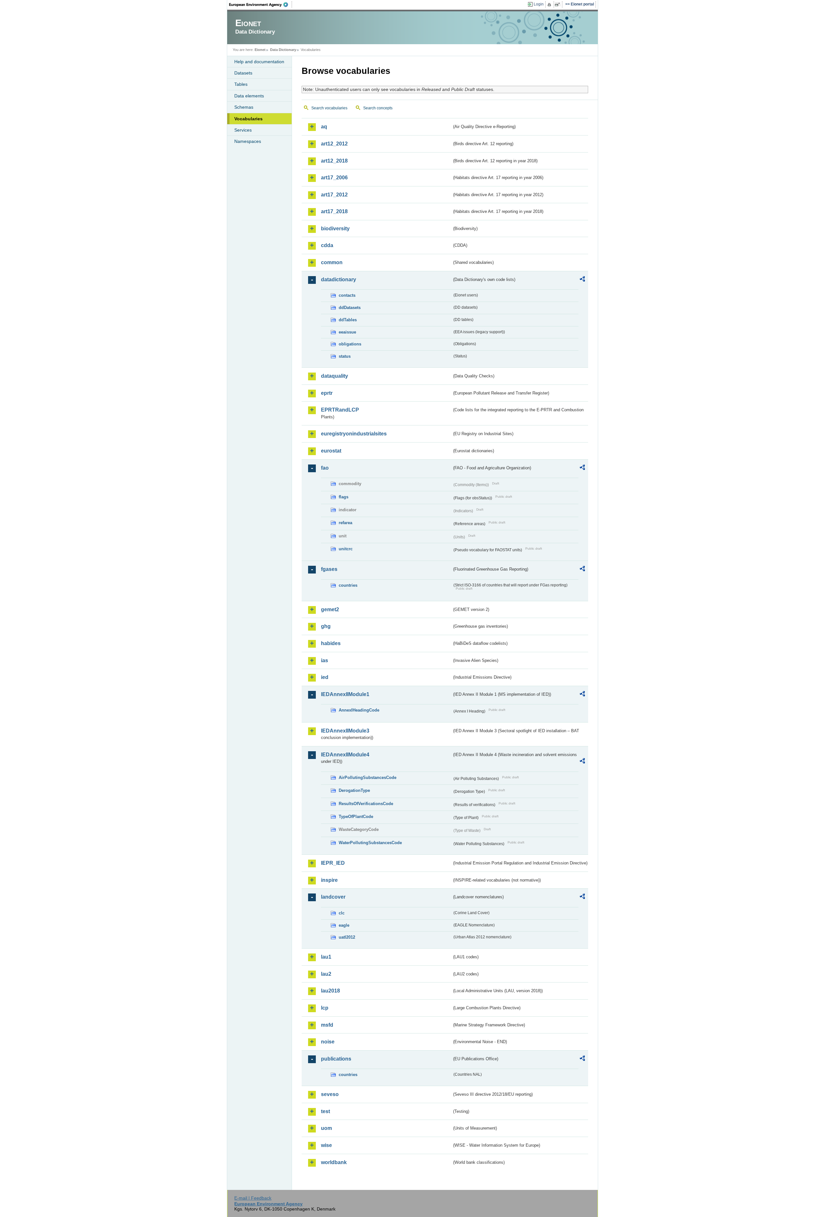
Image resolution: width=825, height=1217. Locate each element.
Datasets (243, 72)
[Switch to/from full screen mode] (558, 4)
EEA (260, 4)
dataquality (334, 376)
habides (331, 643)
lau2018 (330, 990)
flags (343, 496)
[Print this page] (550, 4)
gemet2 (330, 609)
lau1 (326, 957)
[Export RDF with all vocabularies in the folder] (582, 280)
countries (348, 585)
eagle (344, 925)
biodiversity (335, 228)
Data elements (249, 95)
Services (243, 130)
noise (328, 1041)
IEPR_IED (333, 863)
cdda (327, 245)
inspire (329, 880)
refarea (345, 522)
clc (342, 913)
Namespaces (247, 141)
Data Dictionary (283, 50)
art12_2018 (334, 161)
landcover (333, 897)
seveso (330, 1094)
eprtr (327, 393)
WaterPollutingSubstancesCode (370, 842)
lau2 (326, 974)
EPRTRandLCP (340, 410)
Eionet (260, 50)
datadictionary (338, 279)
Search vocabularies (329, 108)
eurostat (331, 451)
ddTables (348, 319)
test (325, 1111)
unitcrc (346, 548)
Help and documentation (259, 61)
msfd (327, 1025)
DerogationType (354, 790)
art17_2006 (334, 177)
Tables (241, 84)
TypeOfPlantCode (356, 816)
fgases (329, 569)
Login (539, 4)
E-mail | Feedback (252, 1198)
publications (336, 1059)
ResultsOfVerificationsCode (366, 803)
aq (324, 126)
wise (326, 1145)
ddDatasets (350, 307)
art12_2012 (334, 143)
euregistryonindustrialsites (354, 433)
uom (326, 1128)
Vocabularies (248, 118)
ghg (326, 626)
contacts (347, 295)
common (332, 262)
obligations (350, 344)
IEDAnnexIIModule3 (345, 730)
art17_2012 (334, 194)
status (345, 356)
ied (324, 677)
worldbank (334, 1162)
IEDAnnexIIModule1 (345, 694)
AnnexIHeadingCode (359, 710)
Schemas (243, 107)
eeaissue (347, 332)
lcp (324, 1008)
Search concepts (378, 108)
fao (325, 468)
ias (324, 660)
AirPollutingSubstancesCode (367, 777)
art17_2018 (334, 211)
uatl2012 (347, 937)
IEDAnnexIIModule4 (345, 754)
